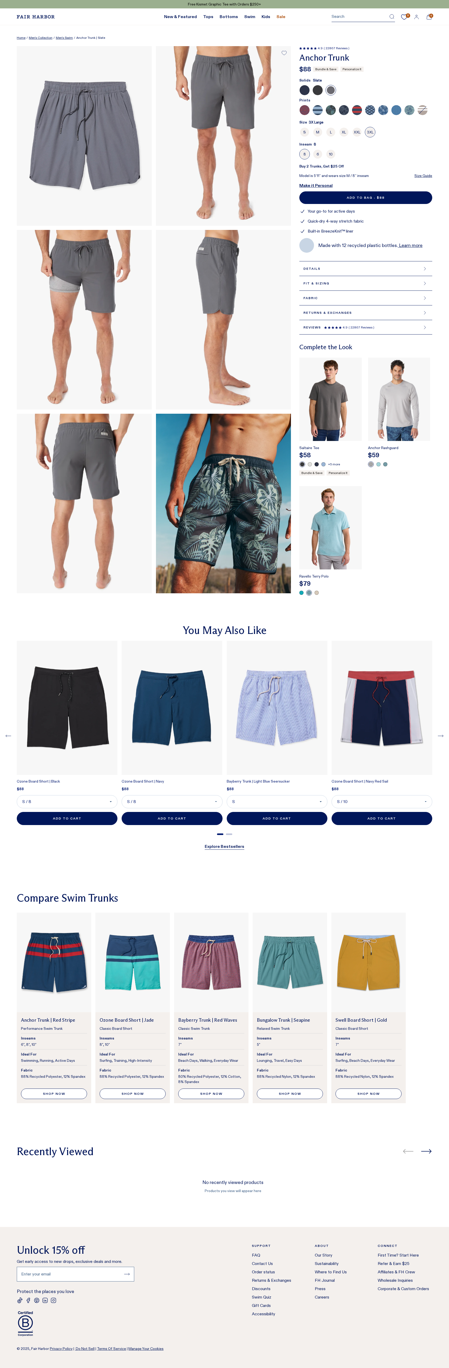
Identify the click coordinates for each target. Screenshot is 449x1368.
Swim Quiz (261, 1297)
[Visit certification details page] (75, 1324)
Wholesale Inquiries (395, 1280)
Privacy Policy (61, 1348)
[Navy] (317, 464)
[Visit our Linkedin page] (45, 1300)
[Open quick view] (353, 428)
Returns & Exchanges (271, 1280)
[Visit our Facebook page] (28, 1300)
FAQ (256, 1255)
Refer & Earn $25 (393, 1263)
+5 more (334, 464)
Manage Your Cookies (146, 1348)
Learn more (410, 245)
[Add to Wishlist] (284, 53)
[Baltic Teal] (301, 593)
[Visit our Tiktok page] (20, 1300)
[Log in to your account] (416, 17)
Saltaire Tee (309, 447)
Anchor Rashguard (383, 447)
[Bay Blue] (385, 464)
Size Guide (423, 175)
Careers (322, 1297)
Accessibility (263, 1313)
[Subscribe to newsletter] (127, 1274)
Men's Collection (40, 38)
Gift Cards (261, 1305)
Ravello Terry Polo (314, 576)
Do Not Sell (85, 1348)
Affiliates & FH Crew (396, 1271)
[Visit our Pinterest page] (37, 1300)
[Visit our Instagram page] (53, 1300)
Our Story (323, 1255)
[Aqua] (378, 464)
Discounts (261, 1288)
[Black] (302, 464)
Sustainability (327, 1263)
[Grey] (371, 464)
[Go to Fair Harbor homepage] (36, 17)
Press (320, 1288)
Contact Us (262, 1263)
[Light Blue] (323, 464)
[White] (310, 464)
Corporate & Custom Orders (403, 1288)
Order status (263, 1271)
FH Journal (325, 1280)
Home (21, 38)
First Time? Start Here (398, 1255)
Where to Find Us (331, 1271)
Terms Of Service (111, 1348)
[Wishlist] (404, 17)
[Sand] (317, 593)
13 (307, 185)
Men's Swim (64, 38)
